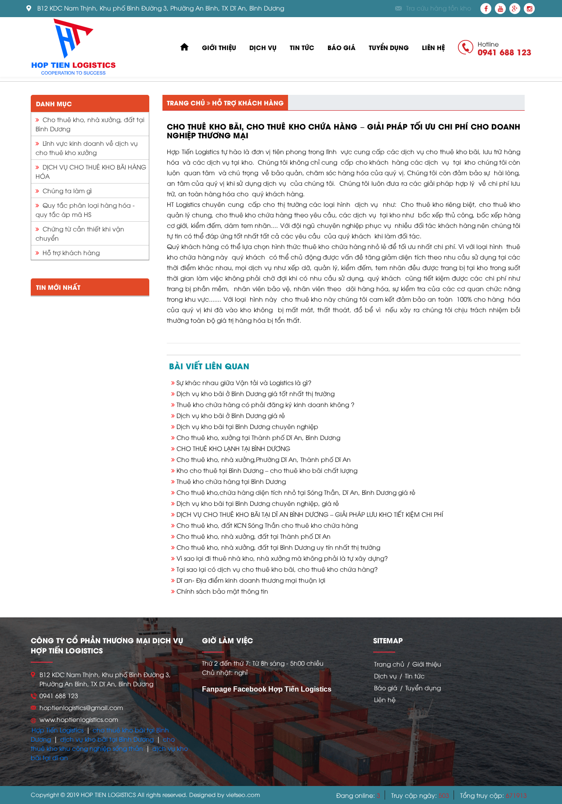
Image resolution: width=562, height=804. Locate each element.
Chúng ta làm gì (65, 190)
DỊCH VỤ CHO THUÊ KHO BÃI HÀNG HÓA (91, 171)
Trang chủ (186, 102)
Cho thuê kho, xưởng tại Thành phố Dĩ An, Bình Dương (258, 437)
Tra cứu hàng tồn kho (438, 8)
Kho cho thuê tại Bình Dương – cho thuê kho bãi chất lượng (267, 470)
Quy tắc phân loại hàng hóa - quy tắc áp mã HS (85, 209)
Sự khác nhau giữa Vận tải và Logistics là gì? (244, 382)
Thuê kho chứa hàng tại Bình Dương (231, 481)
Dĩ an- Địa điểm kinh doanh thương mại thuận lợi (251, 580)
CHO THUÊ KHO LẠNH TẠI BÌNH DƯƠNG (233, 448)
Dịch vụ (263, 47)
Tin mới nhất (58, 287)
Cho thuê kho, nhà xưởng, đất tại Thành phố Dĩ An (254, 536)
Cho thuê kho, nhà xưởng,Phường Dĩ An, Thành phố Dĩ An (264, 459)
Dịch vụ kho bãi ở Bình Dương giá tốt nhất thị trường (256, 393)
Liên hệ (433, 47)
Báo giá (342, 47)
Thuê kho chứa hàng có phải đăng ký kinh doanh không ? (265, 404)
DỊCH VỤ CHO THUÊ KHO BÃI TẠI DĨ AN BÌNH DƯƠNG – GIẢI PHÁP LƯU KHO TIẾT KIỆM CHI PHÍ (310, 514)
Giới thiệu (219, 47)
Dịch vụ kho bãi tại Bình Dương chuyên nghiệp (247, 426)
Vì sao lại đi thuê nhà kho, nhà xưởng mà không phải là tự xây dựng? (282, 558)
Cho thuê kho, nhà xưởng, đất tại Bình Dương (90, 124)
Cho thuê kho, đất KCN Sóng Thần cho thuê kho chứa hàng (267, 525)
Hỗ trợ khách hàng (69, 252)
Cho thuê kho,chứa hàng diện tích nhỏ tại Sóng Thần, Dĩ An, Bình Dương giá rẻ (296, 492)
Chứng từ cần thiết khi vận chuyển (80, 233)
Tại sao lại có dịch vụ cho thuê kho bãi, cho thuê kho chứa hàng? (277, 569)
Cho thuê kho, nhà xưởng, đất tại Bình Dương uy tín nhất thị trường (278, 547)
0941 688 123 (504, 51)
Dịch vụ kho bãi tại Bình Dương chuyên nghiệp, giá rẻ (258, 503)
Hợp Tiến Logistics (57, 729)
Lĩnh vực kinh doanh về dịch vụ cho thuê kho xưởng (87, 147)
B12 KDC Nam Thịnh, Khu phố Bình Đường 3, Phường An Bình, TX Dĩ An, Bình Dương (160, 8)
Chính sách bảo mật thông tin (222, 591)
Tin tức (302, 47)
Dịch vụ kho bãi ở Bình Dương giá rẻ (231, 415)
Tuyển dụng (389, 47)
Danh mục (54, 103)
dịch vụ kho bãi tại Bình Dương (107, 739)
